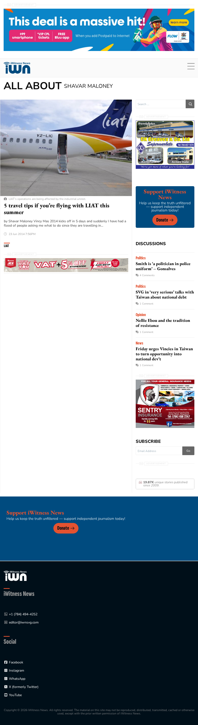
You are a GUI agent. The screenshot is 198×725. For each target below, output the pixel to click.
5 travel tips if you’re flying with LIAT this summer (56, 209)
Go (188, 451)
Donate (162, 220)
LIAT (6, 246)
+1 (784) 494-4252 (23, 614)
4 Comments (147, 275)
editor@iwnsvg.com (24, 622)
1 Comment (146, 303)
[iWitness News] (15, 575)
